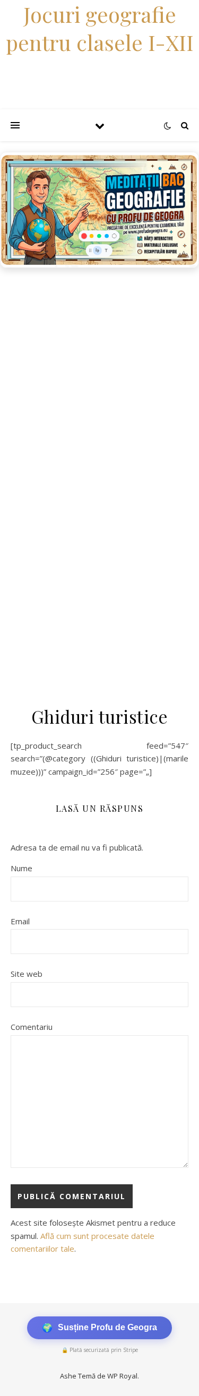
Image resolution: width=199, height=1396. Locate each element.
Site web (26, 973)
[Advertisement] (99, 378)
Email (20, 921)
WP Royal (122, 1376)
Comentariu (32, 1026)
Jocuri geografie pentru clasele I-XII (100, 28)
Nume (21, 868)
